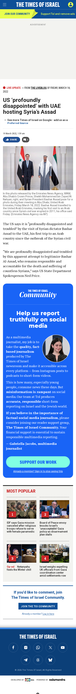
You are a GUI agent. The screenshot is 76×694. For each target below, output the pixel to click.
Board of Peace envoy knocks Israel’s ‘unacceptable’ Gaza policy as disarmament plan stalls (54, 528)
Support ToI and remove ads (58, 13)
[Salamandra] (57, 679)
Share (13, 139)
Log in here (48, 613)
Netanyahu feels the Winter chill (19, 568)
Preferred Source (17, 123)
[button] (70, 4)
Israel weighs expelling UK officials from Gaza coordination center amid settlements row (54, 571)
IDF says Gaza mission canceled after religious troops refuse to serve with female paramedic (21, 527)
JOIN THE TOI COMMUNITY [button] (38, 606)
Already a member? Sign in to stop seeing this (38, 471)
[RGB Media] (30, 679)
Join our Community (17, 13)
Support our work (38, 462)
